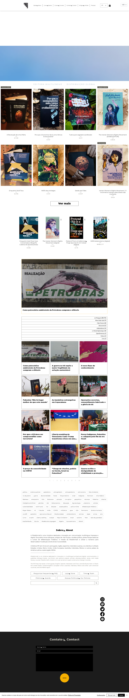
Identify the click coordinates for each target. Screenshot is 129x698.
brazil (72, 517)
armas (95, 514)
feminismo (84, 510)
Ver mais (64, 203)
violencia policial (35, 492)
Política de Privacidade (74, 695)
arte (101, 514)
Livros (24, 517)
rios (47, 506)
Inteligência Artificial (29, 503)
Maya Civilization (62, 517)
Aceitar (121, 695)
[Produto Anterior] (13, 228)
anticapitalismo (70, 492)
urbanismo (86, 503)
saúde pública (63, 506)
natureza (87, 499)
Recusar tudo (111, 695)
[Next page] (75, 480)
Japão (88, 514)
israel (73, 496)
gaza (71, 510)
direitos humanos (96, 510)
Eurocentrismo (71, 521)
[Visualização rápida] (48, 109)
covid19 (25, 514)
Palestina (95, 499)
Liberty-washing (41, 517)
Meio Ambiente (93, 492)
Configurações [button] (101, 695)
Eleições (53, 506)
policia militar (75, 506)
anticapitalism (58, 492)
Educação (66, 503)
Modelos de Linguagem (49, 521)
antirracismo (82, 492)
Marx (86, 517)
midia (48, 510)
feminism (90, 496)
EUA (43, 499)
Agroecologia (76, 503)
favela (55, 496)
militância (64, 510)
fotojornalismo (64, 496)
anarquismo (35, 499)
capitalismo (47, 492)
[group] (64, 233)
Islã (48, 503)
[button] (110, 5)
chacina (103, 499)
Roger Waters (27, 510)
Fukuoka (41, 510)
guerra (36, 496)
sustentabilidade (28, 506)
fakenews (25, 499)
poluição (59, 499)
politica (25, 492)
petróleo (41, 503)
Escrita (36, 521)
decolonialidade (45, 496)
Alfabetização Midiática (89, 506)
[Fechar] (127, 695)
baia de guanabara (96, 517)
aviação (51, 517)
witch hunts (39, 506)
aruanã (31, 517)
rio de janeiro (27, 496)
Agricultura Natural (46, 514)
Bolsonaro (50, 499)
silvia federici (100, 496)
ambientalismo (71, 514)
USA (77, 510)
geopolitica (77, 499)
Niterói (81, 521)
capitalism (33, 514)
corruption (68, 499)
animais (81, 514)
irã (35, 510)
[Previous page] (53, 480)
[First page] (49, 480)
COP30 (55, 510)
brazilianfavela (27, 521)
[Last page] (79, 480)
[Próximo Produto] (116, 228)
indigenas (81, 496)
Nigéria (61, 521)
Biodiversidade (59, 514)
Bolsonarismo (56, 503)
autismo (79, 517)
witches (95, 503)
